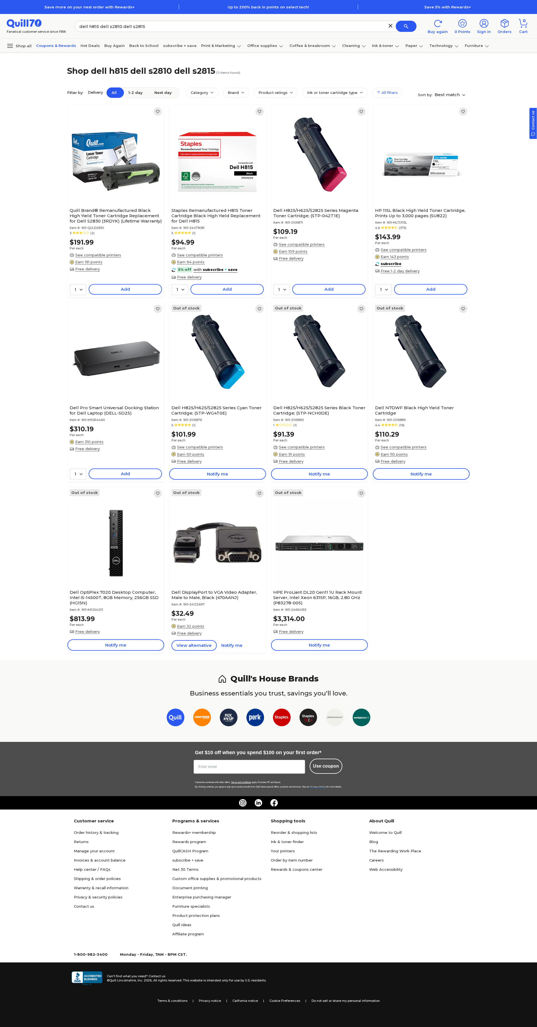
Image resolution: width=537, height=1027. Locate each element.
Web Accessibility (385, 869)
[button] (390, 25)
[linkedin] (258, 802)
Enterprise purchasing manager (201, 897)
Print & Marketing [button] (218, 45)
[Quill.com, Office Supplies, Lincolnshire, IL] (87, 978)
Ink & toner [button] (382, 45)
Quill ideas (181, 924)
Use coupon (326, 766)
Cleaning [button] (351, 45)
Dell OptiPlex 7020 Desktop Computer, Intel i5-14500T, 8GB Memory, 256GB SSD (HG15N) (114, 597)
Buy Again (114, 45)
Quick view (113, 188)
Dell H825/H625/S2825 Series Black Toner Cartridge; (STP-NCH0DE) (319, 410)
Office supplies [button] (262, 45)
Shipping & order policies (97, 878)
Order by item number (292, 860)
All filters (389, 92)
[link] (158, 111)
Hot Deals (90, 45)
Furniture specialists (191, 906)
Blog (373, 841)
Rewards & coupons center (296, 869)
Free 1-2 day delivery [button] (400, 271)
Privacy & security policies (98, 897)
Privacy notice (210, 1001)
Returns (81, 841)
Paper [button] (411, 45)
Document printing (190, 888)
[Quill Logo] (24, 23)
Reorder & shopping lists (294, 832)
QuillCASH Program (190, 851)
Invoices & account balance (100, 860)
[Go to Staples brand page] (281, 718)
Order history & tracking (96, 832)
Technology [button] (441, 45)
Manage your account (94, 851)
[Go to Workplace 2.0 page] (361, 718)
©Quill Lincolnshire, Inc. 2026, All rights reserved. (144, 980)
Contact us (84, 906)
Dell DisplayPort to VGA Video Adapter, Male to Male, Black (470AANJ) (214, 595)
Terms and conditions (241, 782)
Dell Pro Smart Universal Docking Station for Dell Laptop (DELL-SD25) (114, 410)
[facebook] (274, 802)
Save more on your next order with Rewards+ (89, 7)
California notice (245, 1001)
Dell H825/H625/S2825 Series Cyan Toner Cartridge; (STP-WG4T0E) (216, 410)
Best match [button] (448, 94)
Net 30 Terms (185, 869)
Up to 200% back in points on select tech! (268, 7)
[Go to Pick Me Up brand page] (228, 718)
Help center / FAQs (92, 869)
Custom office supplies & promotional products (217, 878)
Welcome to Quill (385, 832)
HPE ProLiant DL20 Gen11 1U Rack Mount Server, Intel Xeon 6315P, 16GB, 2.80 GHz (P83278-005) (317, 597)
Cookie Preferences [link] (284, 1001)
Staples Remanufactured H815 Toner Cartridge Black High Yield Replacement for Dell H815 (215, 216)
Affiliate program (188, 934)
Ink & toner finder (287, 841)
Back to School (144, 45)
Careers (376, 860)
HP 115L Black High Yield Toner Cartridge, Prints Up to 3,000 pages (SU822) (420, 213)
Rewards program (189, 841)
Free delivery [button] (87, 269)
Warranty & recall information (101, 888)
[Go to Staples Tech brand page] (308, 718)
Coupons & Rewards (56, 45)
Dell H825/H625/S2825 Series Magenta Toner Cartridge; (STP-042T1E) (315, 213)
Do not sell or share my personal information (346, 1001)
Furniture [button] (474, 45)
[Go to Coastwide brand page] (202, 718)
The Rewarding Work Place (395, 851)
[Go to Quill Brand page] (175, 718)
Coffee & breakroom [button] (309, 45)
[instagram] (242, 802)
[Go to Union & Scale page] (335, 718)
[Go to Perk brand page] (255, 718)
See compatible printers (98, 255)
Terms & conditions (172, 1001)
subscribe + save (180, 45)
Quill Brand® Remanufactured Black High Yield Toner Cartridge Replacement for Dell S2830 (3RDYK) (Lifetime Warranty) (116, 216)
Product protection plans (196, 915)
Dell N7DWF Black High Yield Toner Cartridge (414, 410)
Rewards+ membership (194, 832)
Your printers (283, 851)
